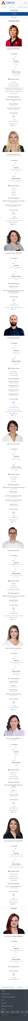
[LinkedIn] (17, 1012)
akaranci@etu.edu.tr (14, 121)
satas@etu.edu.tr (14, 808)
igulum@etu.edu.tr (14, 407)
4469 (14, 216)
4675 (14, 119)
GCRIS (14, 125)
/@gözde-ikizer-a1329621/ (16, 220)
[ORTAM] (26, 1012)
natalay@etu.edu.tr (14, 613)
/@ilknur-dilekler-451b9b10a (16, 307)
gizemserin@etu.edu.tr (14, 979)
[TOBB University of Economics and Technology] (8, 2)
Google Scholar (14, 123)
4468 (14, 705)
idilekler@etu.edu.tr (14, 305)
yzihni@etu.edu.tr (14, 899)
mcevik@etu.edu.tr (14, 517)
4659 (14, 977)
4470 (14, 516)
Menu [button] (14, 14)
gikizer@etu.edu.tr (14, 218)
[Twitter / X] (7, 1012)
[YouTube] (12, 1012)
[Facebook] (22, 1012)
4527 (14, 611)
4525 (14, 303)
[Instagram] (2, 1012)
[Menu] (25, 3)
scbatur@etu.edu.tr (14, 707)
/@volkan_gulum (16, 409)
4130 (14, 405)
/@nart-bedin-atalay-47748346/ (16, 615)
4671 (14, 898)
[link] (8, 987)
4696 (14, 806)
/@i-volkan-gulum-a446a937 (16, 411)
